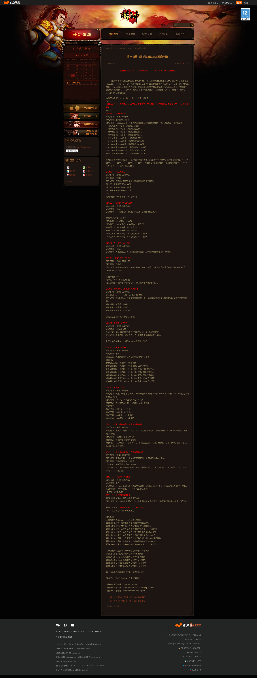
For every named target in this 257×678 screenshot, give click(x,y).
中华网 (88, 171)
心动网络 (12, 2)
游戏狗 (71, 175)
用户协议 (76, 632)
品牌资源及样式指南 (65, 637)
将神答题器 (81, 124)
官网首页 (113, 34)
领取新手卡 (81, 116)
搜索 (192, 25)
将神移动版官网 (81, 108)
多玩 (87, 167)
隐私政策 (67, 632)
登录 (239, 3)
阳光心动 (98, 632)
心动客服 (180, 34)
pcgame (72, 171)
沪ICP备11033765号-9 (193, 653)
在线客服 (72, 150)
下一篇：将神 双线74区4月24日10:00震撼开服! (125, 601)
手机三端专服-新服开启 (75, 83)
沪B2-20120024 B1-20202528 (191, 657)
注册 (246, 3)
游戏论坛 (163, 34)
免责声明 (59, 632)
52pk (71, 167)
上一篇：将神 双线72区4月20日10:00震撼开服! (125, 597)
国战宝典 (81, 132)
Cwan (88, 175)
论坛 (91, 632)
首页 (115, 48)
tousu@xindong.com (83, 147)
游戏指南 (130, 34)
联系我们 (69, 182)
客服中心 (214, 3)
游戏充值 (147, 34)
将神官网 (131, 17)
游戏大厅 (229, 3)
